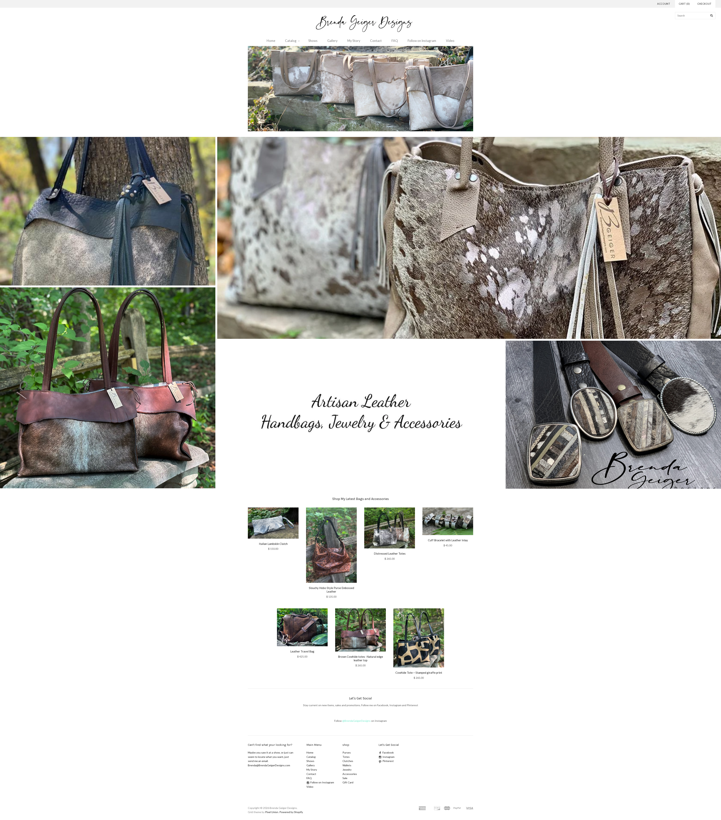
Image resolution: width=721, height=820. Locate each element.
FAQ (394, 41)
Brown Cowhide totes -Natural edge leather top (360, 658)
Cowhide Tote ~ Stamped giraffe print (418, 672)
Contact (376, 41)
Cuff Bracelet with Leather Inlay (448, 540)
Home (271, 41)
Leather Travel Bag (302, 651)
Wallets (346, 765)
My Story (353, 41)
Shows (313, 41)
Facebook (388, 752)
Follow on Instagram (422, 41)
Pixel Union (271, 812)
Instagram (388, 756)
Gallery (332, 41)
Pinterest (388, 761)
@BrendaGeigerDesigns (356, 720)
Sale (344, 778)
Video (450, 41)
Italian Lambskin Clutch (273, 543)
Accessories (349, 773)
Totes (346, 756)
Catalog (290, 41)
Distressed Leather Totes (390, 553)
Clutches (347, 761)
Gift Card (347, 782)
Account (663, 3)
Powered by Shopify (291, 812)
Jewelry (346, 769)
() (684, 3)
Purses (346, 752)
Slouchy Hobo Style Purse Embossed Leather (331, 589)
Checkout (704, 3)
